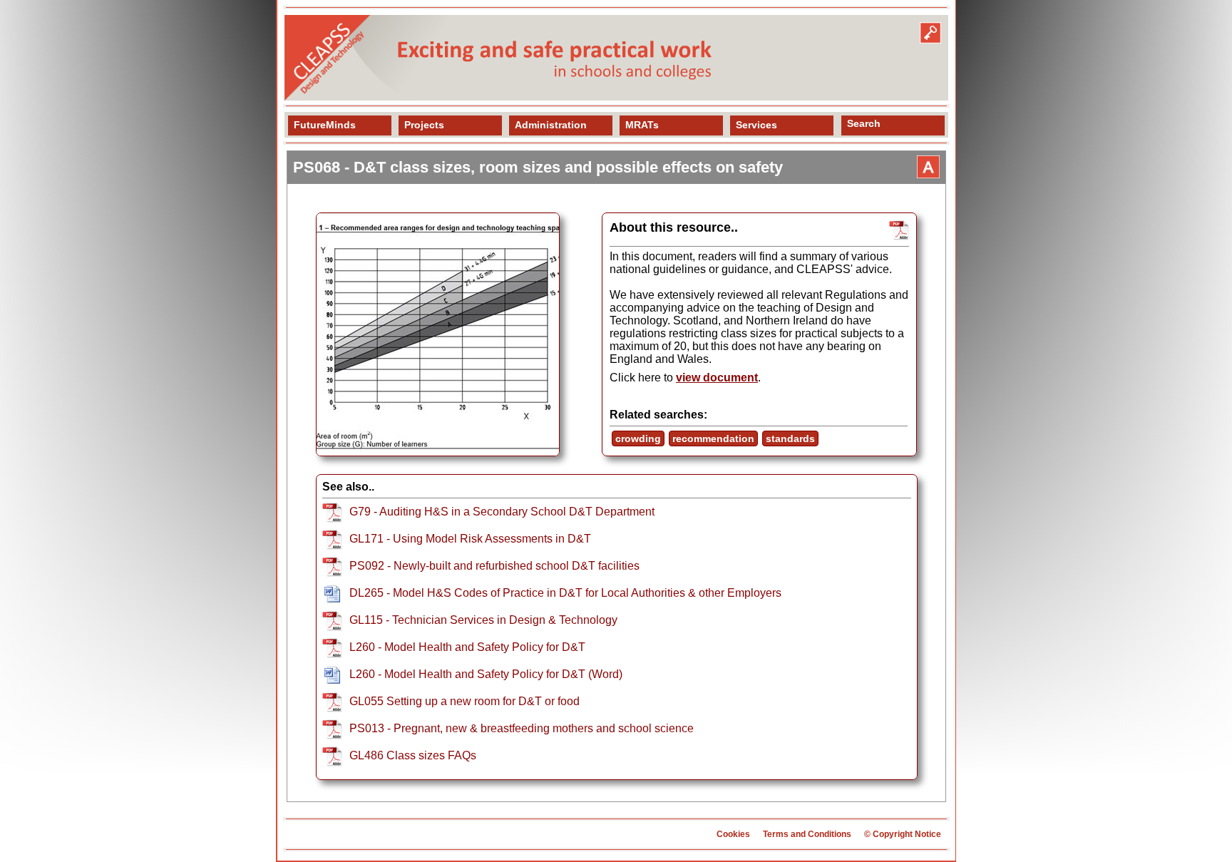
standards (790, 438)
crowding (638, 438)
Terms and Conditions (807, 834)
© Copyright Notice (902, 834)
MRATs (642, 124)
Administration (551, 124)
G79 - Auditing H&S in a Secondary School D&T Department (501, 512)
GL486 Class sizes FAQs (412, 755)
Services (756, 124)
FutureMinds (325, 124)
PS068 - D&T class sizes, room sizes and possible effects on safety (538, 167)
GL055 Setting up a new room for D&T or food (464, 701)
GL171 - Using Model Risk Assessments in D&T (470, 539)
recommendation (713, 438)
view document (717, 377)
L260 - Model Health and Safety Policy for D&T (467, 647)
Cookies (733, 834)
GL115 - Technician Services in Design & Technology (483, 620)
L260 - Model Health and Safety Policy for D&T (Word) (485, 674)
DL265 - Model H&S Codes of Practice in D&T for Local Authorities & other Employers (565, 593)
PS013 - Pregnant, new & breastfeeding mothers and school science (521, 728)
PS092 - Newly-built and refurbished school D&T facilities (494, 566)
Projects (424, 124)
